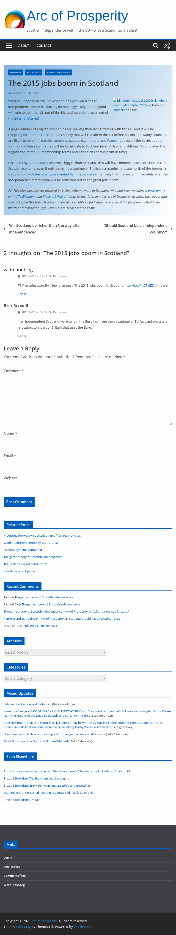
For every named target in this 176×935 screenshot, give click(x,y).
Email (10, 455)
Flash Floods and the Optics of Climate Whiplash (36, 741)
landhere (119, 110)
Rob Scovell (16, 305)
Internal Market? (26, 118)
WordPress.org (14, 885)
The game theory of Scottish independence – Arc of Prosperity (46, 611)
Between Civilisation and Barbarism (28, 704)
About (23, 45)
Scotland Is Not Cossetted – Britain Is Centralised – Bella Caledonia (49, 793)
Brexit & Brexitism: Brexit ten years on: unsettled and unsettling (47, 786)
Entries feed (12, 867)
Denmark (15, 72)
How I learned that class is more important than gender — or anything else (54, 734)
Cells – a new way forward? (111, 611)
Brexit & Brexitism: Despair (22, 800)
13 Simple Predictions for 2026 (36, 626)
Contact (43, 45)
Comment (14, 370)
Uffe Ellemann (25, 196)
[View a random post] (166, 45)
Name (10, 433)
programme (156, 190)
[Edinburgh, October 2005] (140, 100)
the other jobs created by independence (66, 174)
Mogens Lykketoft (55, 196)
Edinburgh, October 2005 (130, 105)
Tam (35, 93)
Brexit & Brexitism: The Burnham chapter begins (36, 778)
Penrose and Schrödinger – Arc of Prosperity (34, 619)
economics (34, 72)
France (112, 140)
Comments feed (15, 876)
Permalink (59, 276)
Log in (8, 858)
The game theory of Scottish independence (44, 597)
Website (11, 477)
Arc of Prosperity (77, 15)
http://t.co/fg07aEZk (139, 285)
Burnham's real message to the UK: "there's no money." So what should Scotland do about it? (67, 771)
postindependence (58, 72)
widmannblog (18, 269)
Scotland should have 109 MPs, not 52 (94, 619)
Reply (21, 294)
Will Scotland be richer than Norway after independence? (45, 229)
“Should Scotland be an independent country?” (135, 229)
